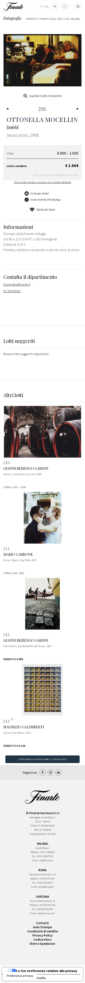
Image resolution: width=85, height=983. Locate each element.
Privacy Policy (42, 935)
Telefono (34, 852)
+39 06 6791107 (47, 878)
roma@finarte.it (46, 886)
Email (35, 860)
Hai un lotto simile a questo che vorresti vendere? (42, 182)
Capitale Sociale (37, 833)
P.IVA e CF (35, 825)
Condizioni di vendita (42, 931)
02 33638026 (11, 291)
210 (6, 462)
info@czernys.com (46, 913)
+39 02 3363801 (47, 852)
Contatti (42, 923)
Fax (33, 856)
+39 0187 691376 (47, 905)
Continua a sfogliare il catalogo (42, 759)
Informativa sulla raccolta (25, 978)
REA (36, 829)
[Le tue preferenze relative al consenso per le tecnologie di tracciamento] (20, 976)
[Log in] (64, 6)
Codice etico (42, 939)
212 (6, 634)
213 (6, 721)
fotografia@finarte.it (16, 284)
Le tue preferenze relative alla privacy (46, 971)
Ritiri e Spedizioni (42, 943)
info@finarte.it (46, 860)
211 (6, 548)
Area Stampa (42, 927)
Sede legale (35, 817)
